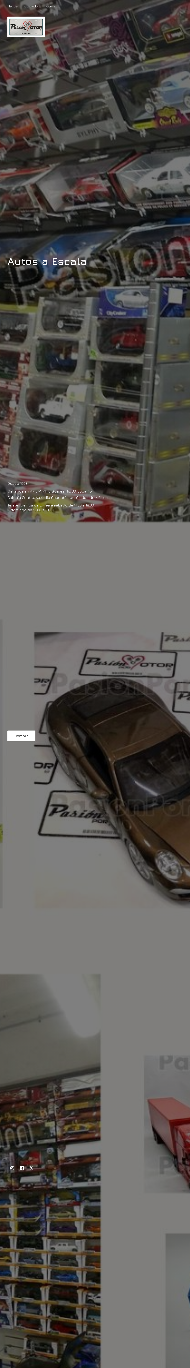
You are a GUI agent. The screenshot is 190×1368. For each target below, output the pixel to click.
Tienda (12, 6)
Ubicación (32, 6)
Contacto (53, 6)
